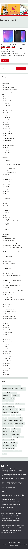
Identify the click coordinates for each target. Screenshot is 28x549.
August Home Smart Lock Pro (12, 245)
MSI (6, 147)
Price (19, 431)
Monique (7, 189)
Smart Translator (9, 309)
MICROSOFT (8, 143)
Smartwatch (10, 168)
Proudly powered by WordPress (9, 544)
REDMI (6, 212)
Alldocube (7, 327)
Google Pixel (4, 44)
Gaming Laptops (8, 117)
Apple (6, 103)
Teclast (6, 368)
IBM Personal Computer (10, 89)
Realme (3, 46)
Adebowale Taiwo (6, 527)
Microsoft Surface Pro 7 (8, 426)
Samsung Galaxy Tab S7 (8, 448)
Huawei (6, 181)
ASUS (6, 177)
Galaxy (7, 219)
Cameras (5, 83)
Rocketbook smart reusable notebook (13, 299)
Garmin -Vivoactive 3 (9, 266)
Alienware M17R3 (16, 386)
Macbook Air (8, 133)
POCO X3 (13, 431)
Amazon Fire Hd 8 (7, 392)
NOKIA (6, 196)
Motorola (7, 193)
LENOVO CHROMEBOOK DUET (15, 420)
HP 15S (18, 415)
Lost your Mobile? (16, 511)
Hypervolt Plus (8, 273)
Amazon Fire (8, 332)
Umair (3, 523)
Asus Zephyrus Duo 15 (8, 409)
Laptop (6, 124)
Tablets (5, 325)
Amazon (7, 329)
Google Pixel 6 (6, 415)
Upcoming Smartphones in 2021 (11, 49)
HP (5, 122)
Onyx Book (7, 358)
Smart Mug (7, 306)
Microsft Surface (8, 138)
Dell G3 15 (22, 409)
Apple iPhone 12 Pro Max (8, 398)
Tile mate (7, 313)
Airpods (9, 162)
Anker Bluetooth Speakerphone (12, 243)
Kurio (6, 348)
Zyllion (6, 323)
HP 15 (13, 415)
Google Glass (8, 268)
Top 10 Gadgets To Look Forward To (11, 501)
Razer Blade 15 (6, 434)
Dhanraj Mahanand (6, 513)
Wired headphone (11, 172)
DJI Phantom (8, 256)
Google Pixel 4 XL (14, 412)
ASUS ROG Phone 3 (19, 403)
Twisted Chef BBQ (9, 316)
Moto (7, 166)
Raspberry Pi (8, 297)
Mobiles (5, 157)
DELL (6, 115)
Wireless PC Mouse (9, 321)
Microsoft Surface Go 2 (19, 423)
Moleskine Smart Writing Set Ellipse (13, 280)
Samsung (8, 46)
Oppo (20, 44)
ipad (4, 94)
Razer (6, 150)
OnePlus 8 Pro (19, 426)
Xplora (6, 234)
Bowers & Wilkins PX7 (10, 254)
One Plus (15, 44)
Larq (6, 278)
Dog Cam (7, 259)
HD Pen (6, 270)
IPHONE (10, 44)
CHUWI (6, 337)
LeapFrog (7, 351)
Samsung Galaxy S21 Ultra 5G (9, 445)
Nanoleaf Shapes (9, 282)
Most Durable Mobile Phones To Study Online (12, 504)
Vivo (6, 227)
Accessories (7, 158)
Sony (6, 223)
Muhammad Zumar (6, 520)
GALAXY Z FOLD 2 (11, 220)
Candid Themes (14, 545)
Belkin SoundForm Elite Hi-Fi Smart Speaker (15, 247)
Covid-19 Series (7, 92)
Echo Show (7, 261)
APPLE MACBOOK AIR (8, 401)
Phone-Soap (8, 294)
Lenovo (6, 131)
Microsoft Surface (9, 145)
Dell (5, 112)
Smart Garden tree (9, 304)
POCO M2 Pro (6, 431)
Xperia (7, 224)
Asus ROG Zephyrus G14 (8, 406)
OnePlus (7, 201)
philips (7, 170)
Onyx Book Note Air (16, 428)
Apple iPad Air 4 (6, 395)
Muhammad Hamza (6, 518)
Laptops (5, 96)
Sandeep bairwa (6, 511)
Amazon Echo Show (9, 240)
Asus (6, 108)
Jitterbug (7, 186)
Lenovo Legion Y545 (7, 423)
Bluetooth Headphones (12, 164)
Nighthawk (7, 287)
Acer (6, 98)
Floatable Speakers (9, 263)
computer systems (9, 110)
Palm (6, 205)
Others (5, 236)
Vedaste (4, 532)
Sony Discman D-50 (9, 311)
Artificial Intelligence (8, 81)
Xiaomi (13, 46)
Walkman (5, 372)
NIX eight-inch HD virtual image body (13, 290)
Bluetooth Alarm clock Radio (11, 251)
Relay (6, 215)
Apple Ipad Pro (16, 395)
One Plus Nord (6, 428)
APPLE (6, 105)
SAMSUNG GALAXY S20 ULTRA (10, 442)
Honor (6, 119)
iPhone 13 (11, 417)
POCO (23, 44)
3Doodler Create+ (9, 238)
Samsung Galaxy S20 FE (8, 439)
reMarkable (7, 360)
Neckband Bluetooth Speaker (11, 285)
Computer (5, 85)
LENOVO (8, 126)
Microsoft (7, 140)
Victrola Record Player (10, 318)
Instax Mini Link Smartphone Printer (13, 275)
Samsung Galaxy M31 (18, 437)
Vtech (6, 229)
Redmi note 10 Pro (7, 437)
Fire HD (6, 339)
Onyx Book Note (9, 292)
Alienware (7, 100)
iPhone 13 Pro (18, 417)
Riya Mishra (12, 51)
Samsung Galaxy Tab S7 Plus (9, 451)
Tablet (6, 365)
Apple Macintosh (9, 87)
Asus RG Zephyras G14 (8, 403)
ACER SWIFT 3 (6, 386)
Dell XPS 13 (5, 412)
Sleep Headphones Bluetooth (11, 302)
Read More (5, 60)
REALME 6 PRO (15, 434)
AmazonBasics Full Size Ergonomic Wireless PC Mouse (13, 389)
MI (5, 135)
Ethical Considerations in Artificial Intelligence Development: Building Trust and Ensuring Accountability (12, 470)
